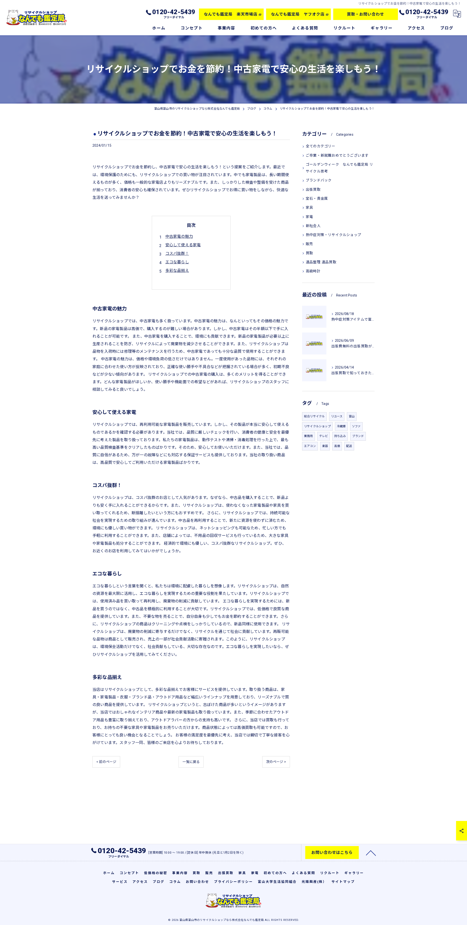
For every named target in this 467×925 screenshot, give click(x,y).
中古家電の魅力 (179, 236)
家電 (309, 217)
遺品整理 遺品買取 (321, 262)
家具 (309, 208)
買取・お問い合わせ (365, 14)
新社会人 (313, 226)
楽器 (325, 446)
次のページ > (276, 762)
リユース (337, 416)
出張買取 (313, 190)
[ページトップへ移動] (371, 853)
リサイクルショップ (317, 426)
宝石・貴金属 (317, 199)
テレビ (323, 436)
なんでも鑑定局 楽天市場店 (230, 14)
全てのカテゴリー (320, 146)
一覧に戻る (191, 762)
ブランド (358, 436)
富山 (352, 416)
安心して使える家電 (183, 245)
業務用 (308, 436)
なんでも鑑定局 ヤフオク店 (297, 14)
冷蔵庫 (341, 426)
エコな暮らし (177, 262)
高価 (337, 446)
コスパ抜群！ (177, 253)
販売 (309, 244)
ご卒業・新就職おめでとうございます (337, 155)
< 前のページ (106, 762)
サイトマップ (343, 882)
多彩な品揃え (177, 270)
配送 (349, 446)
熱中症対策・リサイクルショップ (333, 235)
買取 (309, 253)
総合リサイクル (314, 416)
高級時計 (313, 271)
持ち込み (340, 436)
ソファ (356, 426)
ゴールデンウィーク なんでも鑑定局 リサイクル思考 (339, 167)
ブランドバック (319, 180)
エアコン (310, 446)
